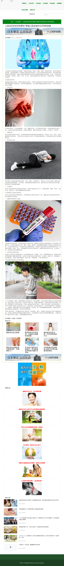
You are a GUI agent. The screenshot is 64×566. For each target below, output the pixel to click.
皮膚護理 (59, 3)
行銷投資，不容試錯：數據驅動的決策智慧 (29, 544)
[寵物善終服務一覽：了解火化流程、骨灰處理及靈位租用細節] (10, 529)
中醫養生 (24, 3)
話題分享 (32, 9)
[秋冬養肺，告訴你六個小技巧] (32, 458)
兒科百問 (31, 3)
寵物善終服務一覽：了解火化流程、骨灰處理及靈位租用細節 (34, 526)
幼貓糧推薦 (32, 14)
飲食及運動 (25, 9)
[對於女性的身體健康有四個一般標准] (32, 441)
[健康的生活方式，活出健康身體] (32, 405)
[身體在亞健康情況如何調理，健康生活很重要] (32, 476)
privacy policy (40, 563)
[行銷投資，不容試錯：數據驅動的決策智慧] (10, 547)
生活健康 (45, 3)
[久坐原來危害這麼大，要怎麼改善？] (32, 494)
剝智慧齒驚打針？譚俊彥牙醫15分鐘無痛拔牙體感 (31, 509)
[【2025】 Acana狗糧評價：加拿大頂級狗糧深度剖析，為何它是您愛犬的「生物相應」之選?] (10, 538)
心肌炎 (13, 318)
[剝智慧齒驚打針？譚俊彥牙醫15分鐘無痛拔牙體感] (10, 512)
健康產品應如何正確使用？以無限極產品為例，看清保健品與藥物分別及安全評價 (38, 500)
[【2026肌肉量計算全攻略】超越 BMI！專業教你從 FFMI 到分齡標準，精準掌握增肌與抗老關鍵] (10, 520)
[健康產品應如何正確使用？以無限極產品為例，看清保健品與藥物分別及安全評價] (10, 503)
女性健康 (38, 3)
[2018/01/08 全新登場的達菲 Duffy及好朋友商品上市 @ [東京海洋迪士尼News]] (13, 326)
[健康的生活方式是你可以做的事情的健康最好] (32, 423)
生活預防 (19, 318)
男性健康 (52, 3)
